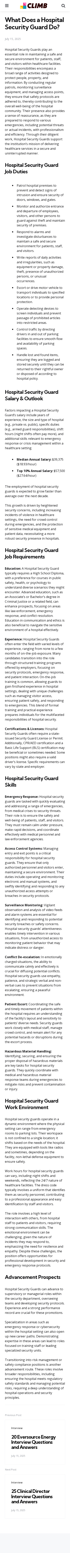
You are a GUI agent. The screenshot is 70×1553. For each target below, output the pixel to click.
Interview (17, 1428)
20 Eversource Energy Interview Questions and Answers (33, 1442)
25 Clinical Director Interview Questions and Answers (31, 1496)
